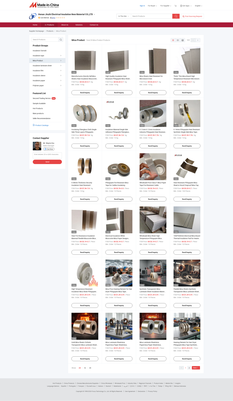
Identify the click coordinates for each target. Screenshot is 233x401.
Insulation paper (39, 80)
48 (90, 368)
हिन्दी (145, 386)
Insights (177, 383)
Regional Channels (145, 383)
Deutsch (108, 386)
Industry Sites (132, 383)
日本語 (139, 386)
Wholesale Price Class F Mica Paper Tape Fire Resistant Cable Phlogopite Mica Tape (153, 185)
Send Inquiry (85, 93)
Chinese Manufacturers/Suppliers (88, 383)
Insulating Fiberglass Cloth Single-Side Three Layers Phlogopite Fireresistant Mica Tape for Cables (84, 132)
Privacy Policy (152, 391)
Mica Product (38, 60)
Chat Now (49, 149)
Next (195, 368)
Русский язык (91, 386)
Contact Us (94, 25)
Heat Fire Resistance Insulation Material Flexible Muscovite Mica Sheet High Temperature (83, 238)
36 (85, 368)
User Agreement (130, 391)
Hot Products (57, 383)
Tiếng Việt (168, 386)
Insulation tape (38, 55)
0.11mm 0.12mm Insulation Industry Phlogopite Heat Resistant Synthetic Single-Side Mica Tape (153, 132)
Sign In (142, 6)
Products (50, 25)
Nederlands (117, 386)
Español (63, 386)
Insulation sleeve (39, 75)
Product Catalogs (42, 125)
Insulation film (38, 70)
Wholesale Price (120, 383)
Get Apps (186, 6)
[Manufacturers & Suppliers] (44, 5)
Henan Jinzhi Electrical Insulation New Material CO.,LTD (65, 14)
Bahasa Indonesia (180, 386)
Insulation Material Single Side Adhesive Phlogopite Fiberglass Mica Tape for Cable (117, 132)
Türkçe (160, 386)
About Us (64, 25)
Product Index (158, 383)
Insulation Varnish (39, 50)
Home (35, 25)
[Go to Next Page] (198, 40)
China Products (69, 383)
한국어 (132, 386)
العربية (126, 386)
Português (72, 386)
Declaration (141, 391)
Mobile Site (169, 383)
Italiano (100, 386)
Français (81, 386)
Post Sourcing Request (193, 16)
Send (47, 162)
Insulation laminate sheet (42, 65)
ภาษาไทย (152, 386)
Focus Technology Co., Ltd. (101, 391)
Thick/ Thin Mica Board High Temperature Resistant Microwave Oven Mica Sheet (186, 78)
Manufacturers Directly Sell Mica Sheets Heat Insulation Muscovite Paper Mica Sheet (84, 78)
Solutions (79, 25)
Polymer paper (38, 85)
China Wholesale (106, 383)
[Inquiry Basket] (176, 6)
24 (80, 368)
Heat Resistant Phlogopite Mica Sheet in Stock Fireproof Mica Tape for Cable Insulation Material (186, 185)
